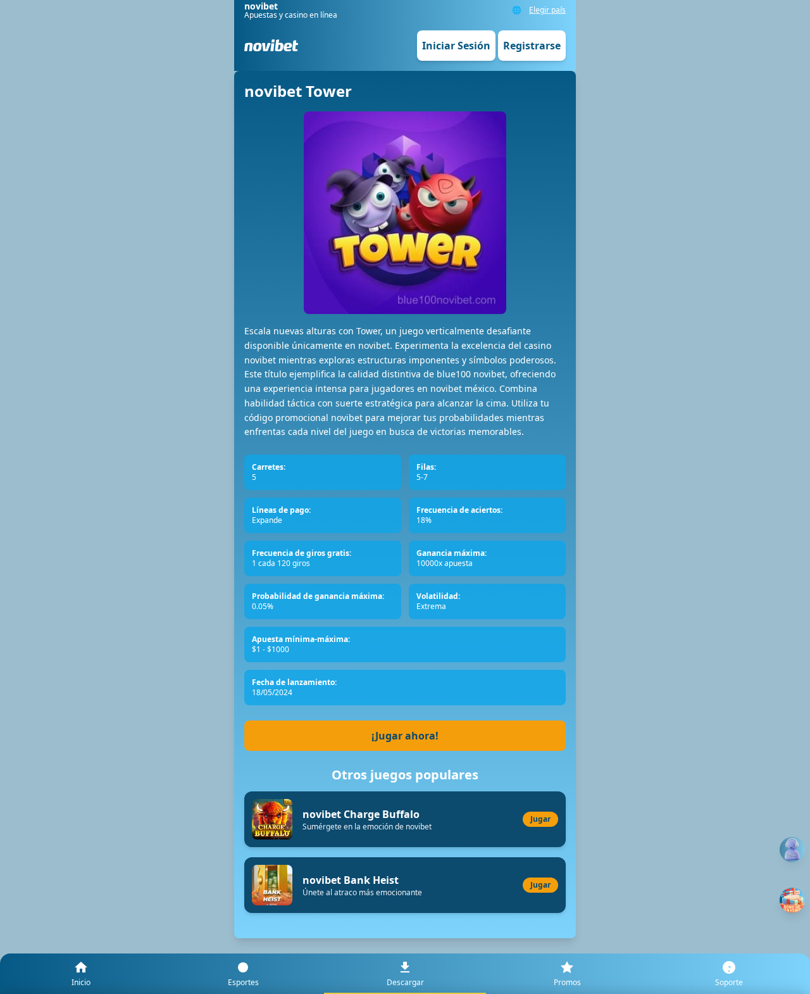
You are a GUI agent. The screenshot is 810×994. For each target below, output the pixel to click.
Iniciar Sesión (456, 46)
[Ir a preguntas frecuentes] (792, 849)
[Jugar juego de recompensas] (792, 900)
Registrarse (532, 46)
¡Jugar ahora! (405, 736)
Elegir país (547, 10)
